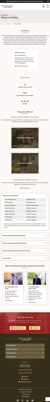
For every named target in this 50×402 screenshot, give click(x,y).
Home (2, 23)
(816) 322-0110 (28, 370)
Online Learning (24, 188)
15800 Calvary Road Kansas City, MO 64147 (25, 365)
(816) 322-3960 (28, 373)
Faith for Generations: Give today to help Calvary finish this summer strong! (24, 1)
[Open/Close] (47, 196)
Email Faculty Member (22, 66)
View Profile (8, 300)
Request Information (18, 328)
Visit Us (26, 376)
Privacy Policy (25, 394)
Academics (8, 23)
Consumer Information (25, 391)
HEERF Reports (25, 396)
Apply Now (36, 328)
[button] (48, 6)
